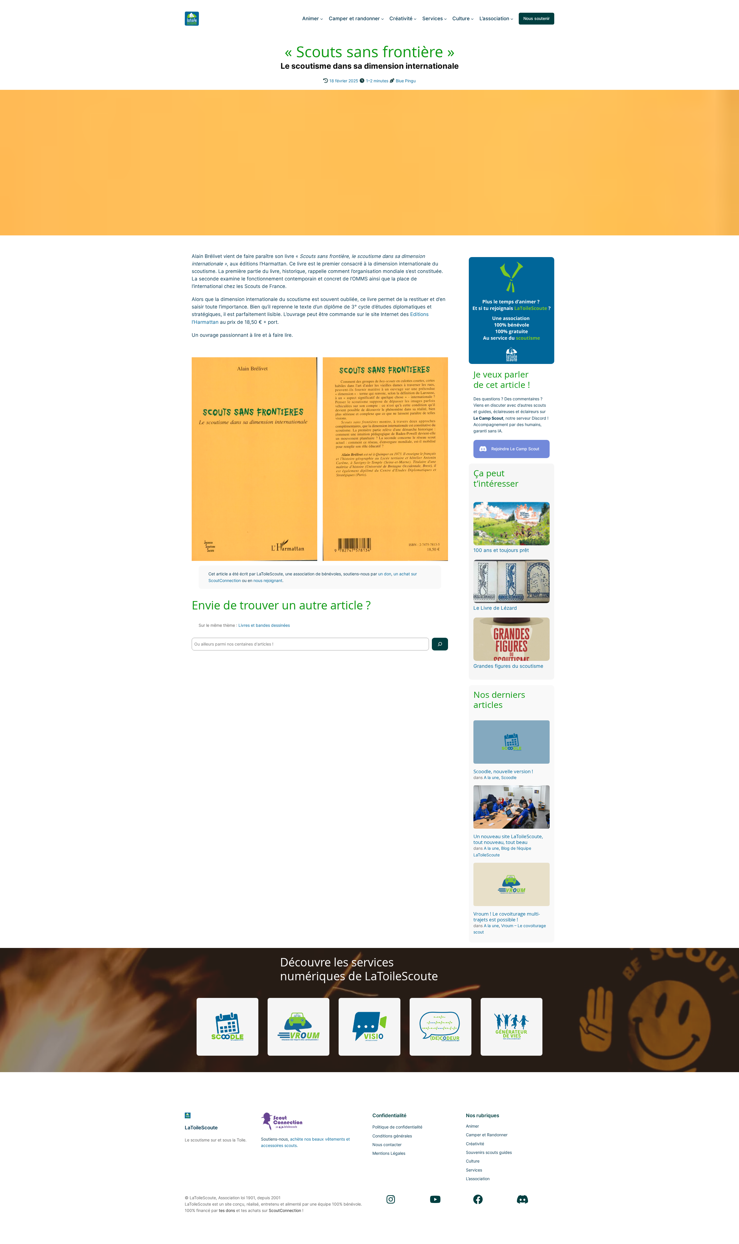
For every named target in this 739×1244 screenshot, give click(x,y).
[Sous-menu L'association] (511, 18)
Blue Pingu (406, 80)
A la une (491, 777)
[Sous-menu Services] (445, 18)
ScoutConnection (285, 1210)
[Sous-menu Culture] (472, 18)
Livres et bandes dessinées (264, 625)
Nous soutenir (536, 18)
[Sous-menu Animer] (321, 18)
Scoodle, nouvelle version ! (503, 771)
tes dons (227, 1210)
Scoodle (508, 777)
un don (384, 573)
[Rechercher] (440, 644)
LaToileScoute (201, 1127)
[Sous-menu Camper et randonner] (382, 18)
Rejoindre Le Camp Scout (515, 448)
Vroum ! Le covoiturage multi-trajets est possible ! (506, 917)
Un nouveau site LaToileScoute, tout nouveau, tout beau (508, 839)
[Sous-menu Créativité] (415, 18)
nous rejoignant (267, 580)
